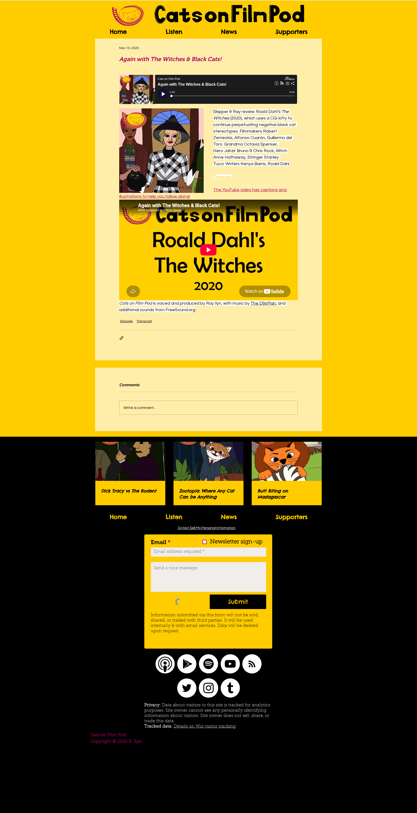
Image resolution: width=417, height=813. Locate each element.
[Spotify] (208, 663)
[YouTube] (230, 663)
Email (158, 542)
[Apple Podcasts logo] (165, 663)
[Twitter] (186, 688)
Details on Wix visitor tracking (205, 726)
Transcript (144, 321)
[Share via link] (121, 338)
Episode (126, 321)
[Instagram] (208, 688)
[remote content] (208, 90)
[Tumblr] (230, 688)
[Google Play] (186, 663)
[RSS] (252, 663)
